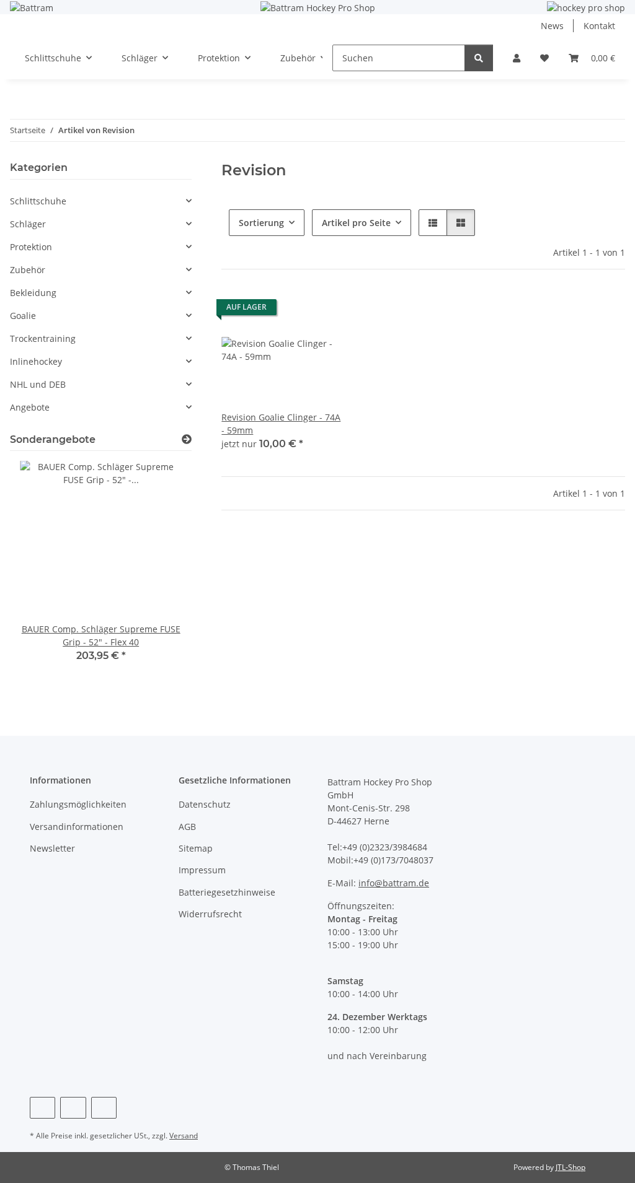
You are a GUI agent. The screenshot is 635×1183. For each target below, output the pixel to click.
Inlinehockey (36, 361)
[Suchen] (478, 58)
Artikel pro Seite (356, 223)
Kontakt (599, 26)
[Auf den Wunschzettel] (321, 310)
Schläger (28, 224)
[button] (516, 58)
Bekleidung (33, 293)
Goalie (23, 315)
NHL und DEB (38, 384)
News (552, 26)
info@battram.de (393, 883)
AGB (187, 826)
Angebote (30, 407)
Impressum (202, 870)
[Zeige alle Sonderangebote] (187, 439)
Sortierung (261, 223)
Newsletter (52, 848)
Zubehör (27, 270)
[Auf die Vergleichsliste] (289, 310)
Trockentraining (43, 338)
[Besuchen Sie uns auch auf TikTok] (104, 1108)
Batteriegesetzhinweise (227, 892)
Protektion (31, 247)
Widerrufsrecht (210, 914)
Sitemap (196, 848)
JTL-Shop (570, 1167)
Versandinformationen (76, 826)
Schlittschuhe (38, 201)
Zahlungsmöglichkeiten (78, 804)
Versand (183, 1135)
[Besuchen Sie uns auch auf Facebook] (42, 1108)
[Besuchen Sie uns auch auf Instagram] (73, 1108)
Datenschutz (205, 804)
